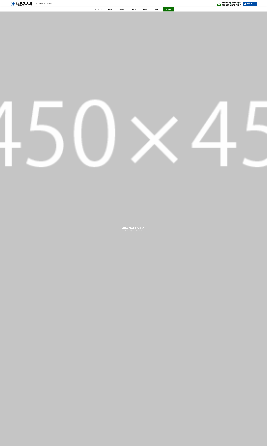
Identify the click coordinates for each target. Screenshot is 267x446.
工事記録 (133, 9)
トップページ (98, 9)
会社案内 (145, 9)
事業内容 (110, 9)
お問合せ (157, 9)
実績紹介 (122, 9)
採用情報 (168, 9)
